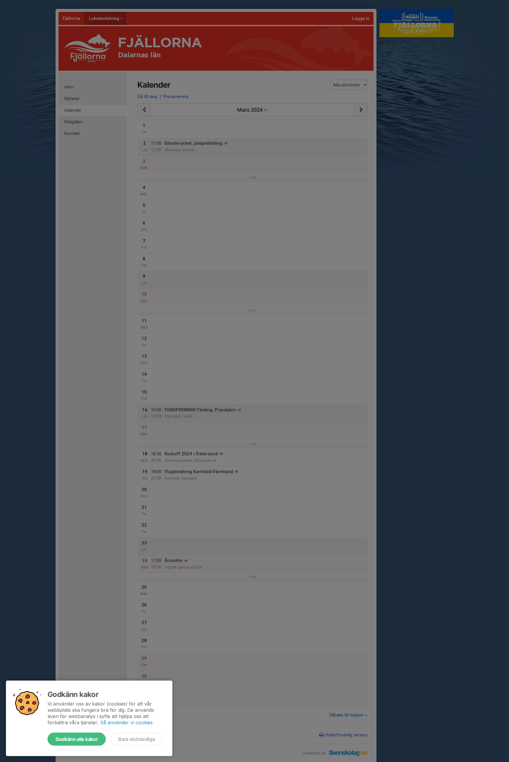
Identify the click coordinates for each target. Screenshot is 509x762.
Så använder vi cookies (126, 722)
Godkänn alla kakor (77, 739)
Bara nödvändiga (136, 739)
